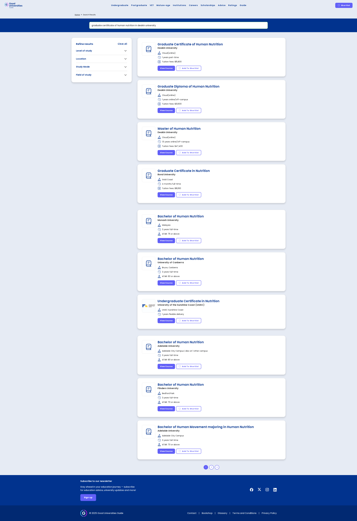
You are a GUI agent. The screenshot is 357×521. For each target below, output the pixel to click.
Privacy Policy (269, 513)
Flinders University (168, 388)
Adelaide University (169, 346)
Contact (191, 513)
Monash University (168, 220)
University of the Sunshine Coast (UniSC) (181, 305)
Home (77, 15)
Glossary (222, 513)
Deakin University (167, 48)
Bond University (166, 174)
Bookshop (207, 513)
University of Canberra (171, 262)
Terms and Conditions (244, 513)
